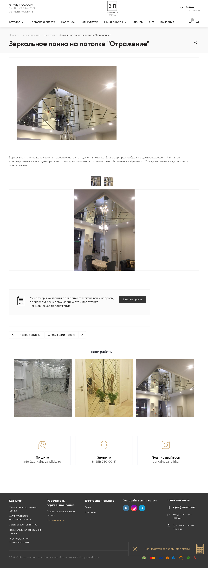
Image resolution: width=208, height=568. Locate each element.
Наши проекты (55, 520)
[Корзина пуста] (188, 21)
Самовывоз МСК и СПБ (21, 12)
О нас (88, 507)
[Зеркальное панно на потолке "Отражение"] (67, 131)
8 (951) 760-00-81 (21, 5)
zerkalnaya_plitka (166, 461)
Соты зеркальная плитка (23, 524)
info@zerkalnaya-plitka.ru (42, 461)
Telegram (142, 508)
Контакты (90, 512)
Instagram (134, 508)
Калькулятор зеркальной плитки (167, 548)
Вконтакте (126, 508)
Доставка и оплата (99, 500)
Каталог (15, 500)
